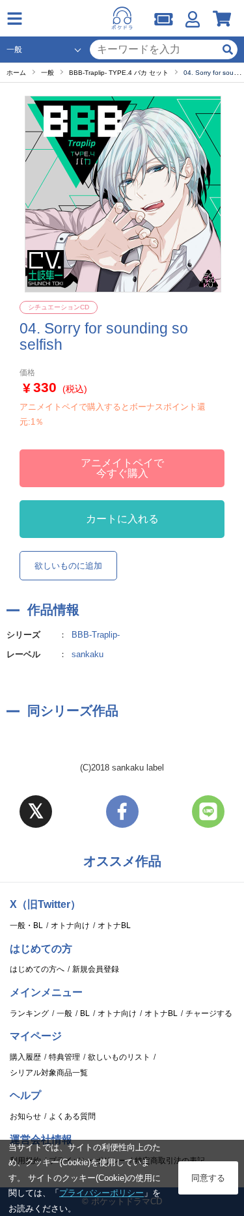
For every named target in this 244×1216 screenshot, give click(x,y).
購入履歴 (25, 1057)
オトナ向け (70, 925)
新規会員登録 (95, 969)
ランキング (29, 1013)
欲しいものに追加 (68, 566)
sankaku (87, 654)
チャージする (208, 1013)
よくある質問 (72, 1116)
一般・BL (26, 925)
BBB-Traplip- (96, 635)
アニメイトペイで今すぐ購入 (122, 468)
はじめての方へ (37, 969)
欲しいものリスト (119, 1057)
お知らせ (25, 1116)
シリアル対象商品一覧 (49, 1072)
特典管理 (64, 1057)
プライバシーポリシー (101, 1193)
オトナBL (114, 925)
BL (85, 1013)
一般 (64, 1013)
